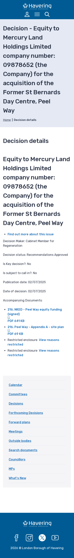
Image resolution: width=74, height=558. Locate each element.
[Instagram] (29, 538)
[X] (42, 538)
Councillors (17, 459)
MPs (12, 469)
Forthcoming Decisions (26, 413)
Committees (18, 394)
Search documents (23, 450)
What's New (17, 478)
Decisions (16, 403)
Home (7, 120)
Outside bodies (20, 441)
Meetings (16, 431)
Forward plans (19, 422)
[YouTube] (55, 538)
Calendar (15, 385)
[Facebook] (16, 538)
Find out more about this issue (31, 234)
